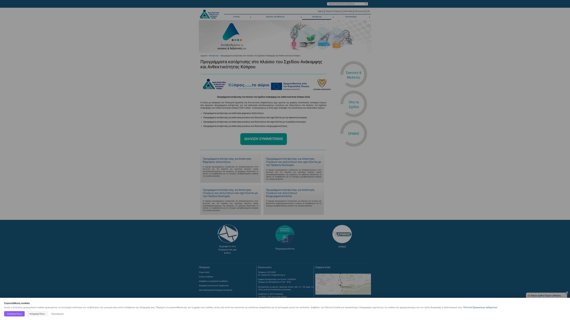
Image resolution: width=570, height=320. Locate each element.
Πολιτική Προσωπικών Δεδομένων (480, 307)
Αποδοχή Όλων (14, 314)
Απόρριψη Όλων (37, 314)
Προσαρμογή (57, 314)
